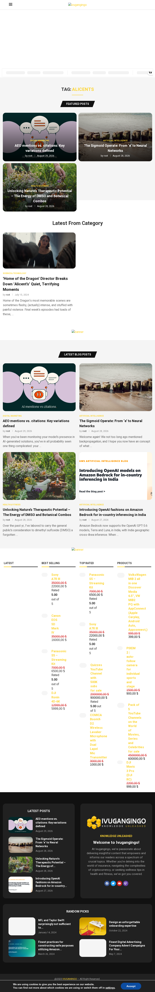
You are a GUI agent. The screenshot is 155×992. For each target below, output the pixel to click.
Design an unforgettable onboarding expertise (124, 924)
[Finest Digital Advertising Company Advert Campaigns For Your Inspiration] (92, 948)
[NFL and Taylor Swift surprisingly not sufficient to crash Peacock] (22, 926)
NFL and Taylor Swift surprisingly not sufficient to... (54, 924)
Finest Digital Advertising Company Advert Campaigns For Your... (127, 945)
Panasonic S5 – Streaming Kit (58, 657)
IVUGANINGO (70, 979)
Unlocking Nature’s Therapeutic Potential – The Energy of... (51, 862)
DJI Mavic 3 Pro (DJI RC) (130, 771)
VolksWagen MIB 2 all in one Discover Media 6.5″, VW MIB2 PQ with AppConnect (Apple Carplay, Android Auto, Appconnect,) (137, 602)
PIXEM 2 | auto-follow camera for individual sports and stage (133, 667)
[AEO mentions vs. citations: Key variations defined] (39, 405)
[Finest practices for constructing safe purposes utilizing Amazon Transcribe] (22, 948)
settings (110, 987)
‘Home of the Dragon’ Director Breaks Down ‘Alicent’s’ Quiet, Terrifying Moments (35, 284)
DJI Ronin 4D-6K (55, 697)
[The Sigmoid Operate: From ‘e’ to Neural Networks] (115, 405)
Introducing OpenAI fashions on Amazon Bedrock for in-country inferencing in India (112, 512)
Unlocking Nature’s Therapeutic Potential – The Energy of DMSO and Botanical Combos (40, 196)
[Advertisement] (77, 38)
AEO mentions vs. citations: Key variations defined (40, 148)
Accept (131, 986)
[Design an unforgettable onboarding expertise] (92, 926)
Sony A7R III (55, 577)
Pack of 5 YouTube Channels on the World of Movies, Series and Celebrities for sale (136, 728)
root (30, 155)
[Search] (144, 5)
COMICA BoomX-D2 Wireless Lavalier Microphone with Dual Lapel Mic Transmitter (98, 736)
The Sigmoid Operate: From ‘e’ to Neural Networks (115, 148)
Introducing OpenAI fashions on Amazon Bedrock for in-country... (51, 882)
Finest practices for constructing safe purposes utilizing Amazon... (56, 945)
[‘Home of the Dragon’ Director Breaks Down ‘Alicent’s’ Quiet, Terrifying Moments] (39, 293)
